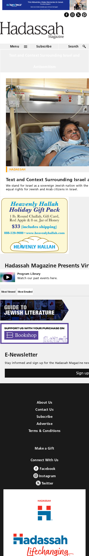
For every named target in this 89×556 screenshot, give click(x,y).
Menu (14, 56)
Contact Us (44, 419)
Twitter (47, 493)
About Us (44, 412)
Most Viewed (8, 301)
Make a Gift (44, 458)
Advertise (44, 433)
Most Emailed (25, 301)
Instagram (47, 486)
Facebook (47, 478)
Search (73, 56)
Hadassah (17, 179)
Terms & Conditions (45, 440)
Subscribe (44, 56)
